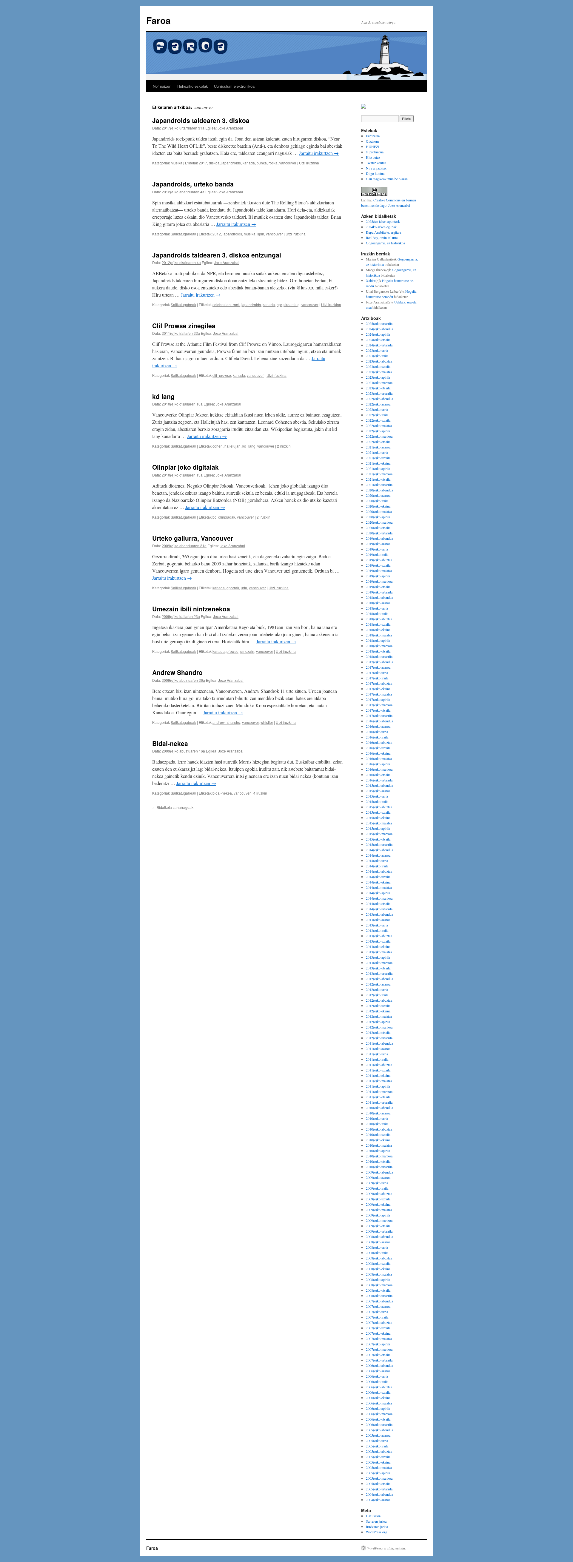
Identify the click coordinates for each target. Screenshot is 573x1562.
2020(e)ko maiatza (379, 511)
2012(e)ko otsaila (378, 1032)
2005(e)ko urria (377, 1440)
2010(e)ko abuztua (379, 1129)
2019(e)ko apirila (378, 575)
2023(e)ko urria (377, 350)
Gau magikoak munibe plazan (387, 178)
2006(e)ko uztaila (378, 1392)
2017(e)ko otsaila (378, 710)
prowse (232, 651)
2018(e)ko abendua (379, 597)
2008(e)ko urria (377, 1247)
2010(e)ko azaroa (378, 1113)
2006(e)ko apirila (378, 1408)
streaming (292, 304)
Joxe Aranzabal (230, 127)
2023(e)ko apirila (378, 377)
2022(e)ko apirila (378, 430)
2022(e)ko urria (377, 409)
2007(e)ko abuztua (379, 1322)
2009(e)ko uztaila (378, 1198)
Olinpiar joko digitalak (185, 466)
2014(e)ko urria (377, 860)
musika (249, 233)
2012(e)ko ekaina (378, 1011)
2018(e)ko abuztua (379, 618)
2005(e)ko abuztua (379, 1451)
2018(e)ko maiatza (379, 635)
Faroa (158, 20)
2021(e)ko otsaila (378, 479)
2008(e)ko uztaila (378, 1263)
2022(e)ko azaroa (378, 404)
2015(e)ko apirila (378, 828)
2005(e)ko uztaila (378, 1456)
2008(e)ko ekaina (378, 1268)
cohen (217, 445)
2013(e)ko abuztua (379, 935)
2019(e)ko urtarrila (379, 592)
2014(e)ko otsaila (378, 903)
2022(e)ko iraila (377, 414)
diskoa (214, 162)
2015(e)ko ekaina (378, 817)
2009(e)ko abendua (379, 1172)
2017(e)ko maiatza (379, 694)
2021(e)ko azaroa (378, 447)
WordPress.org (376, 1531)
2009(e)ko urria (377, 1182)
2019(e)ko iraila (377, 554)
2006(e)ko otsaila (378, 1419)
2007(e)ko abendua (379, 1301)
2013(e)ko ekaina (378, 946)
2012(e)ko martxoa (379, 1027)
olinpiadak (226, 516)
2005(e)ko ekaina (378, 1462)
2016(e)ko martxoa (379, 769)
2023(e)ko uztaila (378, 366)
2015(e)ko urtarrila (379, 844)
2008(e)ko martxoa (379, 1284)
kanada (249, 162)
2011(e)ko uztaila (378, 1070)
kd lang (163, 396)
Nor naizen (162, 86)
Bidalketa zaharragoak (172, 807)
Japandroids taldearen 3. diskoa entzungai (216, 254)
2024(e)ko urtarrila (379, 345)
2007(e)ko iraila (377, 1317)
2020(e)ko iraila (377, 500)
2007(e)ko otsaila (378, 1354)
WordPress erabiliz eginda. (386, 1548)
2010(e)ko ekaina (378, 1139)
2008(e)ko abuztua (379, 1258)
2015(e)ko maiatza (379, 823)
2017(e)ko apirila (378, 699)
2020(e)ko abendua (379, 490)
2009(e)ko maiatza (379, 1209)
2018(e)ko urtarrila (379, 656)
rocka (273, 162)
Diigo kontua (375, 173)
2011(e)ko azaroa (378, 1048)
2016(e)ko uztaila (378, 747)
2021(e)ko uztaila (378, 457)
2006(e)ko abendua (379, 1365)
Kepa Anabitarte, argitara (383, 232)
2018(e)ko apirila (378, 640)
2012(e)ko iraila (377, 994)
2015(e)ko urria (377, 796)
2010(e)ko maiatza (379, 1145)
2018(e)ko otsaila (378, 651)
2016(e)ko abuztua (379, 742)
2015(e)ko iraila (377, 801)
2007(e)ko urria (377, 1311)
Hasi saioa (373, 1515)
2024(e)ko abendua (379, 328)
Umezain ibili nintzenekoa (191, 608)
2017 (203, 162)
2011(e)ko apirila (378, 1086)
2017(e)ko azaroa (378, 667)
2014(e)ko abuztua (379, 871)
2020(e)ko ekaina (378, 506)
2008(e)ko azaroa (378, 1241)
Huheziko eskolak (192, 86)
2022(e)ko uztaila (378, 420)
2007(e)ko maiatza (379, 1338)
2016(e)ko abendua (379, 720)
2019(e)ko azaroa (378, 543)
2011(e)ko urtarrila (379, 1102)
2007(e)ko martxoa (379, 1349)
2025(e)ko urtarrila (379, 323)
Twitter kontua (376, 162)
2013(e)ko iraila (377, 930)
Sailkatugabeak (183, 233)
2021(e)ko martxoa (379, 473)
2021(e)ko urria (377, 452)
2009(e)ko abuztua (379, 1193)
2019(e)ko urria (377, 549)
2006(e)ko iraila (377, 1381)
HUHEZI (372, 146)
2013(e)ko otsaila (378, 968)
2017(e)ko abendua (379, 661)
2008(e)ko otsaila (378, 1290)
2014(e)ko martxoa (379, 898)
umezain (247, 651)
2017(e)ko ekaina (378, 688)
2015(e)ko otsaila (378, 839)
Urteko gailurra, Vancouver (192, 537)
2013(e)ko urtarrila (379, 973)
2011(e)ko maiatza (379, 1080)
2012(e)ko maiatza (379, 1016)
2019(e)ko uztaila (378, 565)
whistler (267, 722)
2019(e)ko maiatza (379, 570)
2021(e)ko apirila (378, 468)
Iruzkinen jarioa (377, 1526)
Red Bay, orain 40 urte (382, 237)
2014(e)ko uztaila (378, 876)
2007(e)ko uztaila (378, 1327)
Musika (176, 162)
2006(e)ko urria (377, 1376)
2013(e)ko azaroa (378, 919)
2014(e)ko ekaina (378, 882)
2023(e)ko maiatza (379, 371)
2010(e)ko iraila (377, 1123)
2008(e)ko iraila (377, 1252)
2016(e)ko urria (377, 731)
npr (279, 304)
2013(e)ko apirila (378, 957)
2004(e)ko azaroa (378, 1499)
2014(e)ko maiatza (379, 887)
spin (260, 233)
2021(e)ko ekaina (378, 463)
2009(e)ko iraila (377, 1188)
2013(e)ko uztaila (378, 941)
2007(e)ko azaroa (378, 1306)
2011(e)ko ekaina (378, 1075)
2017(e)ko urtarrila (379, 715)
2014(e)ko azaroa (378, 855)
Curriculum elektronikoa (234, 86)
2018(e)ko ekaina (378, 629)
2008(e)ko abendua (379, 1236)
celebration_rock (226, 304)
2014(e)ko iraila (377, 866)
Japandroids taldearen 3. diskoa (200, 120)
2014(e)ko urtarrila (379, 908)
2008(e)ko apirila (378, 1279)
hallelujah (232, 445)
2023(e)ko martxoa (379, 382)
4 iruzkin (260, 792)
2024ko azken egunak (381, 226)
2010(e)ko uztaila (378, 1134)
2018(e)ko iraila (377, 613)
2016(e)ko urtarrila (379, 780)
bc (214, 516)
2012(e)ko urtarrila (379, 1037)
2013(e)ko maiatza (379, 951)
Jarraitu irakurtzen (319, 153)
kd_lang (248, 445)
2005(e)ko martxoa (379, 1478)
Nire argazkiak (376, 168)
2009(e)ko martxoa (379, 1220)
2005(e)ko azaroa (378, 1435)
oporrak (233, 587)
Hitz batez (373, 157)
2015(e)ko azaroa (378, 790)
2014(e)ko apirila (378, 892)
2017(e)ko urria (377, 672)
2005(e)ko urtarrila (379, 1489)
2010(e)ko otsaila (378, 1161)
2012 (216, 233)
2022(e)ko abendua (379, 398)
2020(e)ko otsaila (378, 527)
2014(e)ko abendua (379, 849)
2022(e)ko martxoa (379, 436)
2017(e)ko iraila (377, 678)
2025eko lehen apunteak (383, 221)
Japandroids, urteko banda (193, 183)
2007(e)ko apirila (378, 1343)
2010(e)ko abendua (379, 1107)
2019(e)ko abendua (379, 538)
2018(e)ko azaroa (378, 602)
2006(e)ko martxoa (379, 1413)
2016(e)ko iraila (377, 737)
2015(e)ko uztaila (378, 812)
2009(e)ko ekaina (378, 1204)
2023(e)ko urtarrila (379, 393)
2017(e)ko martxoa (379, 704)
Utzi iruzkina (309, 162)
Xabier (370, 280)
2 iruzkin (284, 445)
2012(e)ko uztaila (378, 1005)
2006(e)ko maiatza (379, 1403)
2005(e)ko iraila (377, 1446)
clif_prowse (221, 375)
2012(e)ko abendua (379, 978)
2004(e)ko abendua (379, 1494)
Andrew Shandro (177, 672)
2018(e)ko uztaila (378, 624)
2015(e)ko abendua (379, 785)
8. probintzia (374, 151)
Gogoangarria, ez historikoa (385, 242)
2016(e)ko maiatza (379, 758)
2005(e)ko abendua (379, 1429)
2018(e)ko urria (377, 608)
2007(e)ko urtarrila (379, 1360)
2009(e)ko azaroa (378, 1177)
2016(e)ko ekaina (378, 753)
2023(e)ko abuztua (379, 361)
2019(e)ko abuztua (379, 559)
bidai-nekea (222, 792)
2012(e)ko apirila (378, 1021)
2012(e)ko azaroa (378, 984)
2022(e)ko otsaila (378, 441)
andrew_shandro (226, 722)
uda (244, 587)
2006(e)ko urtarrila (379, 1424)
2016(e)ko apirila (378, 763)
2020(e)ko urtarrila (379, 533)
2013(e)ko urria (377, 925)
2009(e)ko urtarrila (379, 1231)
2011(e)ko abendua (379, 1043)
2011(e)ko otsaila (378, 1096)
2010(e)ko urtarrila (379, 1166)
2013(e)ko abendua (379, 914)
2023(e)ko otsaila (378, 388)
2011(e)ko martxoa (379, 1091)
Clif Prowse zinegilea (183, 325)
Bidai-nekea (170, 743)
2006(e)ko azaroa (378, 1370)
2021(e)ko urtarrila (379, 484)
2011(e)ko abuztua (379, 1064)
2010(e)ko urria (377, 1118)
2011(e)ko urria (377, 1053)
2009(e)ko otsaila (378, 1225)
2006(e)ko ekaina (378, 1397)
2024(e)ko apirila (378, 334)
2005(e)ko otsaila (378, 1483)
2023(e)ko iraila (377, 355)
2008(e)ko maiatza (379, 1274)
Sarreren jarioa (376, 1521)
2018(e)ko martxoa (379, 645)
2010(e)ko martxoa (379, 1156)
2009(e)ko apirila (378, 1215)
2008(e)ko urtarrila (379, 1295)
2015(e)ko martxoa (379, 833)
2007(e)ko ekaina (378, 1333)
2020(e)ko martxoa (379, 522)
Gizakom (372, 141)
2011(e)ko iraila (377, 1059)
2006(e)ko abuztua (379, 1386)
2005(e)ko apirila (378, 1472)
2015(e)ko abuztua (379, 806)
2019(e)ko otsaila (378, 586)
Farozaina (373, 135)
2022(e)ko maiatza (379, 425)
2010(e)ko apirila (378, 1150)
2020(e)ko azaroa (378, 495)
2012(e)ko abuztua (379, 1000)
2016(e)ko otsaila (378, 774)
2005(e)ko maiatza (379, 1467)
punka (262, 162)
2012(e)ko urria (377, 989)
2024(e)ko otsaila (378, 339)
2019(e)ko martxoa (379, 581)
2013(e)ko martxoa (379, 962)
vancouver (287, 162)
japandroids (231, 162)
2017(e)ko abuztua (379, 683)
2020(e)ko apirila (378, 516)
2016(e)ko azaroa (378, 726)
